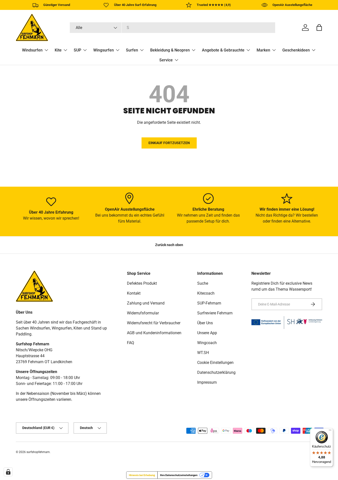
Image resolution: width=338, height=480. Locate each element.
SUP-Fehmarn (209, 303)
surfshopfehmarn (38, 452)
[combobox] (172, 27)
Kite (58, 50)
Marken (263, 50)
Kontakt (134, 293)
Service (166, 60)
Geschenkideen (296, 50)
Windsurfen (32, 50)
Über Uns (205, 323)
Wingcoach (207, 342)
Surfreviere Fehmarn (215, 313)
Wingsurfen (103, 50)
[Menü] (330, 431)
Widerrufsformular (143, 313)
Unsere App (207, 332)
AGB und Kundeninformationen (154, 332)
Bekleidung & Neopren (170, 50)
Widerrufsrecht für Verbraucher (153, 323)
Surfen (132, 50)
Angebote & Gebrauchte (223, 50)
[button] (319, 27)
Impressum (207, 382)
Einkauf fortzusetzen (169, 143)
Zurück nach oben (169, 245)
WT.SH (203, 352)
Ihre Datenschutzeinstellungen (178, 475)
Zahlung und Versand (146, 303)
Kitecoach (206, 293)
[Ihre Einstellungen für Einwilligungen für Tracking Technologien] (8, 472)
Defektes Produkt (142, 283)
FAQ (130, 342)
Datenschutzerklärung (216, 372)
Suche (202, 283)
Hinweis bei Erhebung (142, 475)
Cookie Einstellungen (215, 362)
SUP (77, 50)
